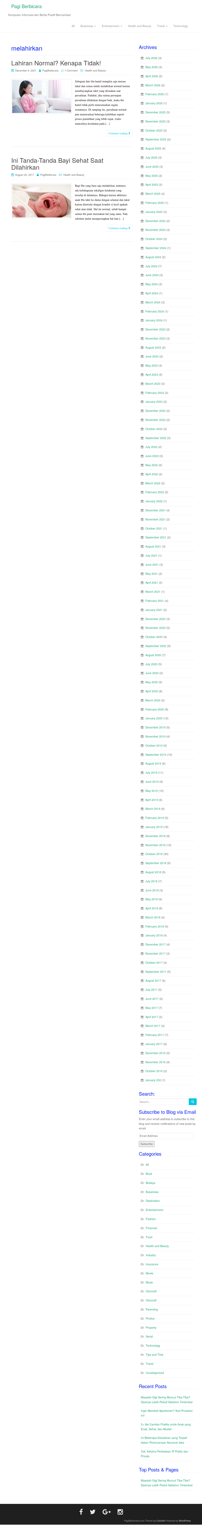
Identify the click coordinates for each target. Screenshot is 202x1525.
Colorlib (160, 1520)
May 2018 (151, 899)
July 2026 (151, 58)
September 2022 (155, 438)
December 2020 (155, 619)
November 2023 (155, 338)
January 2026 (154, 103)
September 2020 (155, 646)
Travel (161, 26)
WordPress (185, 1520)
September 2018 (155, 863)
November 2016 (155, 1062)
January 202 (153, 1080)
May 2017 (151, 1008)
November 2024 (155, 230)
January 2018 (154, 935)
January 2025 (154, 212)
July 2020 (151, 664)
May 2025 (151, 176)
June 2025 (152, 166)
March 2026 (152, 85)
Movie (149, 1273)
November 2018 (155, 845)
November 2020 (155, 628)
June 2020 (152, 673)
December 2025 (155, 112)
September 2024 (155, 248)
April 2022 (151, 474)
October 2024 (154, 239)
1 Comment (71, 70)
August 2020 (153, 655)
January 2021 (154, 610)
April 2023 (151, 374)
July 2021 (151, 555)
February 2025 (154, 203)
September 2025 (155, 139)
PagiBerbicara (50, 70)
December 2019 (155, 727)
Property (151, 1327)
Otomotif (151, 1291)
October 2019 (154, 745)
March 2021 (152, 592)
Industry (151, 1255)
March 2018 (152, 917)
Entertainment (111, 26)
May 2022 (151, 465)
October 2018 (154, 854)
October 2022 (154, 429)
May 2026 (151, 67)
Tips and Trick (154, 1355)
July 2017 (151, 990)
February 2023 (154, 393)
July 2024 (151, 266)
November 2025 (155, 121)
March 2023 (152, 384)
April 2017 (151, 1017)
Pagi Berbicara (26, 6)
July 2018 (151, 881)
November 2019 (155, 736)
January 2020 (154, 718)
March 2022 (152, 483)
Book (149, 1174)
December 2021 (155, 510)
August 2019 (153, 763)
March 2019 (152, 809)
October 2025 (154, 130)
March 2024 (152, 302)
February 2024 (154, 311)
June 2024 (152, 275)
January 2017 (154, 1044)
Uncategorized (155, 1373)
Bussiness (87, 26)
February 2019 (154, 818)
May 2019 (151, 791)
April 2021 (151, 582)
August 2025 (153, 148)
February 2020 (154, 709)
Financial (151, 1228)
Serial (149, 1336)
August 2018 (153, 872)
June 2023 (152, 356)
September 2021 (155, 537)
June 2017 (152, 999)
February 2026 (154, 94)
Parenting (152, 1309)
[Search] (193, 1101)
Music (149, 1282)
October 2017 (154, 962)
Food (149, 1237)
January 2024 (154, 320)
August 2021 (153, 546)
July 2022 (151, 447)
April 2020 (151, 691)
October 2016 (154, 1071)
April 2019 (151, 800)
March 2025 (152, 194)
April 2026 (151, 76)
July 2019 (151, 772)
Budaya (150, 1183)
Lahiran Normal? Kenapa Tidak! (56, 62)
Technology (180, 26)
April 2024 (151, 293)
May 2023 (151, 365)
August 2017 (153, 980)
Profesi (150, 1318)
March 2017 (152, 1026)
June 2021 (152, 564)
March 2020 (152, 700)
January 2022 (154, 501)
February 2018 (154, 926)
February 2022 (154, 492)
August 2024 (153, 257)
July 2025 (151, 157)
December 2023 (155, 329)
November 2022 (155, 420)
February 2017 (154, 1035)
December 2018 (155, 836)
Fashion (151, 1219)
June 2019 (152, 782)
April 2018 (151, 908)
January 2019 (154, 827)
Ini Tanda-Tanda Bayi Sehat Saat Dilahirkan (57, 163)
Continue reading (118, 133)
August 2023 (153, 347)
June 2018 (152, 890)
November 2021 (155, 519)
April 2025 (151, 184)
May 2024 (151, 284)
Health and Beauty (139, 26)
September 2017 (155, 972)
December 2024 (155, 221)
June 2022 (152, 456)
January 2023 (154, 402)
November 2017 (155, 953)
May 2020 (151, 682)
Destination (153, 1201)
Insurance (152, 1264)
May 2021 (151, 574)
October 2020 (154, 637)
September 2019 (155, 754)
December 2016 (155, 1053)
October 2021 (154, 528)
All (73, 26)
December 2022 (155, 411)
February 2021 (154, 601)
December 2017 (155, 944)
